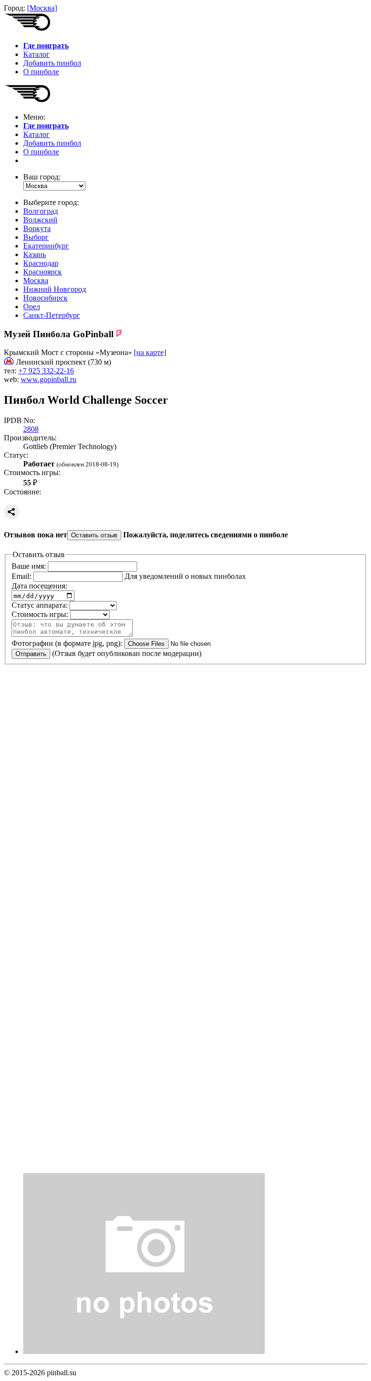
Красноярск (42, 272)
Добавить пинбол (52, 63)
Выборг (36, 237)
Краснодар (40, 263)
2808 (31, 429)
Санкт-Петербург (51, 315)
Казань (34, 254)
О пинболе (41, 72)
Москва (35, 280)
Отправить (30, 653)
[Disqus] (185, 794)
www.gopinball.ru (48, 379)
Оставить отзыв (94, 535)
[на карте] (150, 352)
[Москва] (42, 8)
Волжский (40, 220)
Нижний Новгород (54, 289)
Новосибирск (45, 298)
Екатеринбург (46, 246)
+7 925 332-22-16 (46, 371)
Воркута (37, 228)
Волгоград (40, 211)
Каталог (36, 54)
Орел (31, 306)
